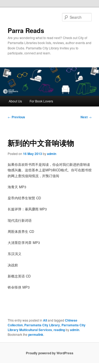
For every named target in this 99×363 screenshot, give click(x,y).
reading (59, 329)
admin (51, 153)
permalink (35, 334)
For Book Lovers (41, 101)
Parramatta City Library (42, 325)
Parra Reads (26, 30)
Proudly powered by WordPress (49, 353)
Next (86, 117)
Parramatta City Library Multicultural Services (47, 327)
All (45, 320)
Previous (16, 117)
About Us (15, 101)
